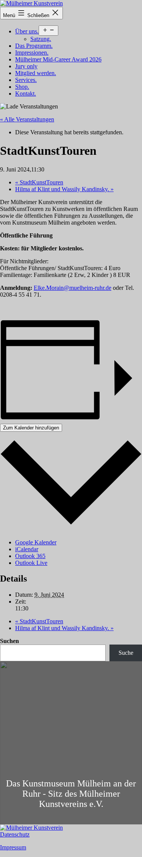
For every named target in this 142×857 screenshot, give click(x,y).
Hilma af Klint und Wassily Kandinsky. (64, 189)
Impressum (13, 847)
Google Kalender (35, 542)
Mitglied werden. (35, 73)
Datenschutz (15, 834)
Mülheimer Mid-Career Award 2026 (58, 59)
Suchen (9, 641)
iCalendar (26, 549)
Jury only (26, 66)
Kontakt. (25, 93)
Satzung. (40, 39)
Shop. (22, 86)
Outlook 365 (30, 556)
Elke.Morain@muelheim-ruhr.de (72, 288)
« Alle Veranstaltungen (27, 119)
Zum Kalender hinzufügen (31, 428)
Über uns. (27, 31)
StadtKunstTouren (39, 182)
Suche (126, 652)
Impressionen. (31, 52)
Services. (26, 80)
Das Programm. (34, 45)
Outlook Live (31, 563)
